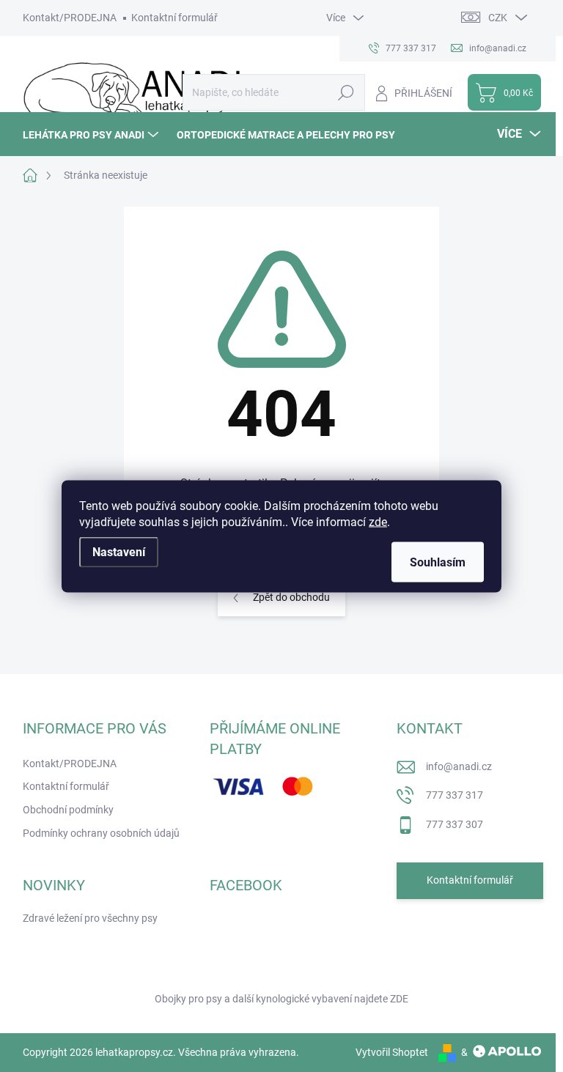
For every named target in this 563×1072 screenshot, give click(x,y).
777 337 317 (454, 795)
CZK (497, 17)
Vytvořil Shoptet (392, 1052)
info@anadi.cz (459, 766)
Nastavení (118, 551)
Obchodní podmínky (68, 810)
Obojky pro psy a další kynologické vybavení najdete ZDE (281, 999)
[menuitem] (92, 134)
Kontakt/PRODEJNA (70, 17)
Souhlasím (438, 562)
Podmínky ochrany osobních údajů (101, 833)
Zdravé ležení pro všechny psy (90, 918)
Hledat (346, 92)
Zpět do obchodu (291, 597)
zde (378, 521)
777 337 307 (454, 824)
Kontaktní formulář (174, 17)
